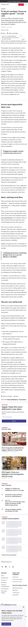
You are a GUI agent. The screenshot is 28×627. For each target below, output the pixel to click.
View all (3, 555)
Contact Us (4, 580)
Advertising (15, 577)
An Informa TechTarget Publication (14, 1)
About (2, 575)
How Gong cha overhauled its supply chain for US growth (13, 449)
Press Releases (5, 588)
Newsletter (3, 582)
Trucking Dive (16, 592)
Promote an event (17, 581)
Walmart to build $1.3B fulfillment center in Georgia (14, 489)
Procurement (22, 399)
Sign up (21, 4)
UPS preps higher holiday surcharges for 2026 (13, 510)
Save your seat (6, 624)
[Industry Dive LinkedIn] (2, 566)
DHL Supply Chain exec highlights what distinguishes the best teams (13, 474)
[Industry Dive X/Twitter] (9, 566)
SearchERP (15, 595)
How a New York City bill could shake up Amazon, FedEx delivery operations (15, 503)
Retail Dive (15, 590)
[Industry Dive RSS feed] (13, 566)
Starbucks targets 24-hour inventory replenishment (13, 495)
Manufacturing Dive (17, 588)
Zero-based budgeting (6, 218)
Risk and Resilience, (13, 399)
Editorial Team (4, 578)
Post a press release (11, 555)
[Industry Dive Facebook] (5, 566)
